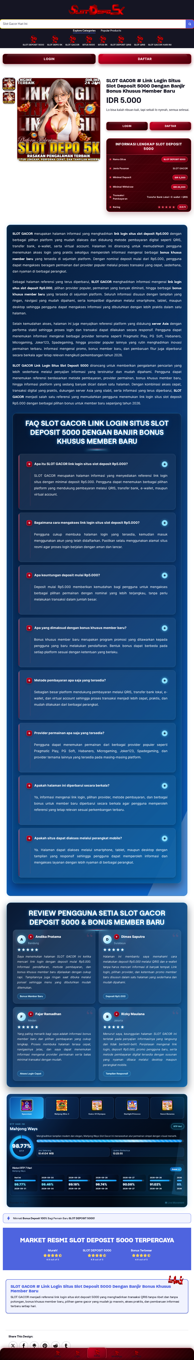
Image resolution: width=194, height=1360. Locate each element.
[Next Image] (97, 120)
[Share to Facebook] (23, 1345)
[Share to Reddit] (55, 1345)
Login (49, 59)
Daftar (145, 59)
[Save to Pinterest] (44, 1345)
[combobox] (93, 24)
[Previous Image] (20, 120)
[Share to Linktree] (34, 1345)
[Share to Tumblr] (66, 1345)
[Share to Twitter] (13, 1345)
